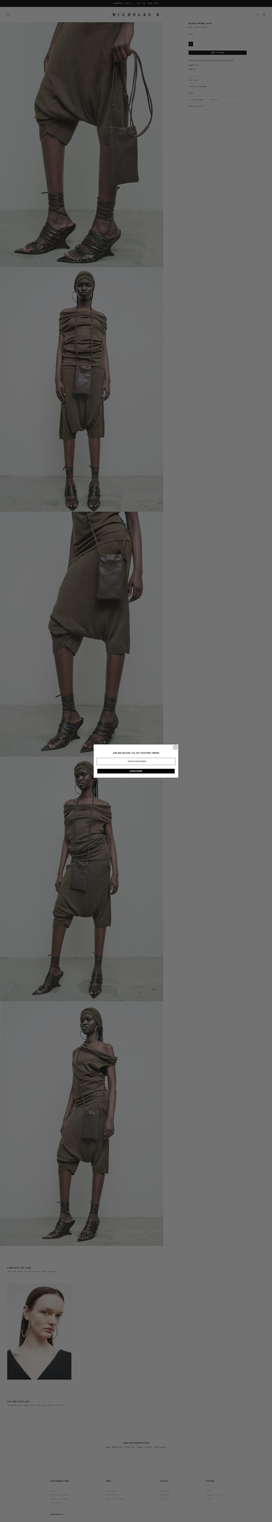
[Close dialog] (175, 747)
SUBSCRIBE (136, 771)
